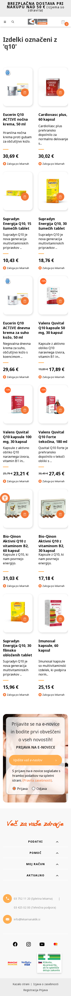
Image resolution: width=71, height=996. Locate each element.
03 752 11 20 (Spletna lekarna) (33, 898)
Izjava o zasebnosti (45, 984)
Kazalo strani (21, 984)
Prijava (22, 788)
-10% (43, 280)
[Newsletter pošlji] (56, 760)
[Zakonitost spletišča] (49, 963)
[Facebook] (15, 944)
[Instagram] (28, 944)
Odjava (41, 788)
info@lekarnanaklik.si (27, 919)
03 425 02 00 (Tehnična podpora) (35, 907)
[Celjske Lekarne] (37, 22)
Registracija (30, 990)
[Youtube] (42, 944)
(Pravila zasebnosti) (37, 780)
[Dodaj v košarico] (25, 92)
